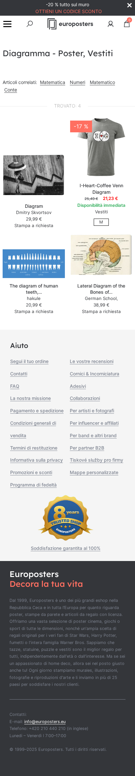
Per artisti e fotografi (92, 410)
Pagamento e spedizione (37, 410)
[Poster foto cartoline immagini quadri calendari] (70, 23)
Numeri (77, 82)
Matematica (52, 82)
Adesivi (78, 386)
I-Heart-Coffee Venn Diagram (101, 189)
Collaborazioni (85, 398)
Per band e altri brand (93, 435)
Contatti (18, 373)
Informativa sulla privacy (36, 460)
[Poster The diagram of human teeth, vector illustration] (34, 263)
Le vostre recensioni (91, 361)
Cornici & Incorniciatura (94, 373)
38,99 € (101, 304)
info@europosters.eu (45, 721)
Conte (10, 89)
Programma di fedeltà (33, 484)
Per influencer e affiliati (94, 423)
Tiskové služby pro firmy (96, 460)
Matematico (102, 82)
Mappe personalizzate (94, 472)
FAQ (14, 386)
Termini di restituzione (33, 448)
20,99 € (34, 304)
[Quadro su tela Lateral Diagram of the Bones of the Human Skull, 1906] (101, 256)
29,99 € (34, 219)
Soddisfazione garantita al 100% (66, 548)
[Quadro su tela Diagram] (34, 176)
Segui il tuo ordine (29, 361)
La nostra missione (30, 398)
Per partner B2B (87, 448)
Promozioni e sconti (31, 472)
